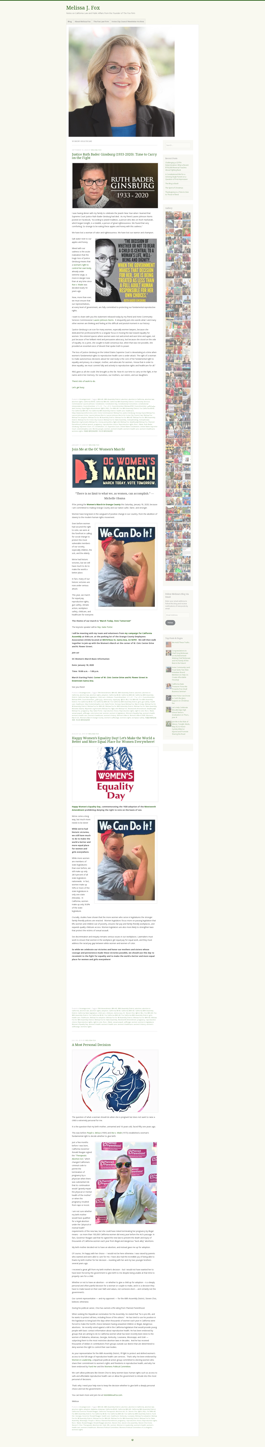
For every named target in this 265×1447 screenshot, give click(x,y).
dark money (76, 408)
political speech (87, 424)
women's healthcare (147, 429)
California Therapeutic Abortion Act (112, 1411)
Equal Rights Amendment (91, 408)
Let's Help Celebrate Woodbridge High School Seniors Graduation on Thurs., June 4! (180, 712)
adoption (105, 695)
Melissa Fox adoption (79, 417)
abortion (124, 399)
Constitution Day (111, 404)
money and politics (105, 422)
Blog (70, 21)
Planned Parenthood (109, 1420)
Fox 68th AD (114, 408)
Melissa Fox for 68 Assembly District (101, 417)
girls (139, 702)
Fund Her (92, 1366)
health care (120, 411)
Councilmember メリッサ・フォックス (97, 406)
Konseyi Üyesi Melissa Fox (145, 413)
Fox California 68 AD (147, 408)
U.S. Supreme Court (112, 426)
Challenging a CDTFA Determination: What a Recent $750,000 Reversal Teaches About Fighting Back (177, 166)
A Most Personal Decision (91, 1045)
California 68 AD (89, 402)
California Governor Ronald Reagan (85, 1411)
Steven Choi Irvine (145, 1423)
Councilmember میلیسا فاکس (144, 406)
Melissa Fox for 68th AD (123, 417)
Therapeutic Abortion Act (92, 1425)
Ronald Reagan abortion (102, 1423)
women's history (110, 715)
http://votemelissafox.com (94, 704)
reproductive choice (110, 424)
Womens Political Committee (117, 1366)
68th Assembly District (112, 399)
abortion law (149, 399)
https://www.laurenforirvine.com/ (84, 413)
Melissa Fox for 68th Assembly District (119, 706)
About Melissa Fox (83, 21)
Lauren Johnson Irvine (80, 415)
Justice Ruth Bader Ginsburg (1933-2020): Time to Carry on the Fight (114, 156)
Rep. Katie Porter (104, 627)
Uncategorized (84, 399)
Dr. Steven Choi (129, 1013)
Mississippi (84, 1420)
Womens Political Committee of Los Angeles (135, 1427)
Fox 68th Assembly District (129, 408)
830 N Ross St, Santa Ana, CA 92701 (119, 640)
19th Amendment (104, 693)
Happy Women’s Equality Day (86, 806)
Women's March (123, 715)
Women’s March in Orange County (104, 504)
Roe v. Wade (77, 284)
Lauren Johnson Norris (97, 415)
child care (101, 697)
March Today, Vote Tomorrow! (115, 621)
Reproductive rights (126, 424)
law (141, 415)
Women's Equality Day (134, 713)
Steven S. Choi (77, 1425)
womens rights (77, 431)
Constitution (100, 404)
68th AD (100, 399)
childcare (109, 697)
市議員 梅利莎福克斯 (91, 431)
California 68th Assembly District (122, 402)
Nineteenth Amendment (137, 709)
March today (139, 704)
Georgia (78, 1416)
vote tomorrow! (96, 713)
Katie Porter (109, 704)
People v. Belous (94, 1420)
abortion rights (77, 402)
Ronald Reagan (87, 1423)
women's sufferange (111, 718)
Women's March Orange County (92, 718)
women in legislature (117, 713)
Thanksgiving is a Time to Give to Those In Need (177, 193)
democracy (108, 699)
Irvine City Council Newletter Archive (128, 21)
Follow (170, 622)
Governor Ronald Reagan (91, 1416)
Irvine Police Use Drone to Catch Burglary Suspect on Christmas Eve (181, 699)
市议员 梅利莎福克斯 (106, 431)
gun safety (145, 702)
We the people (98, 429)
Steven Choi (116, 1423)
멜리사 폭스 (105, 408)
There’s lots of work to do (83, 381)
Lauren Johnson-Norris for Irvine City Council (123, 415)
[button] (169, 215)
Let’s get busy (78, 387)
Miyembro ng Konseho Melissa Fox (85, 422)
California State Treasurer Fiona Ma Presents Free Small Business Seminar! (179, 688)
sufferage (86, 713)
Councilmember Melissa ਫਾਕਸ (123, 406)
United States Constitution (129, 426)
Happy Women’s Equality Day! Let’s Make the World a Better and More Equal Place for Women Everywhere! (113, 739)
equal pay (116, 699)
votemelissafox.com (84, 429)
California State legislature (87, 697)
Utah (104, 1425)
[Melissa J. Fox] (132, 82)
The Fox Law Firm (101, 21)
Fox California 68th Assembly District (102, 411)
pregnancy (98, 424)
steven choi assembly (130, 1423)
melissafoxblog (132, 420)
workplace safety (138, 718)
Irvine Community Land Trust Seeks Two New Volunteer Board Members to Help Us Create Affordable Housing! (181, 673)
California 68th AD (102, 402)
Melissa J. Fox (83, 8)
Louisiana (131, 1416)
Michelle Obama (78, 709)
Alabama (94, 1409)
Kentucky (123, 1416)
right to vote (139, 711)
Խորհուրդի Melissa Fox (139, 422)
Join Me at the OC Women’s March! (98, 449)
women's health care (131, 429)
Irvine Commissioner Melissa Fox (110, 413)
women (107, 429)
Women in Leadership (81, 1360)
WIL (108, 1425)
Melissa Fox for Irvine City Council (90, 420)
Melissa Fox (96, 150)
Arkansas (101, 1409)
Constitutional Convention (127, 404)
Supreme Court (85, 426)
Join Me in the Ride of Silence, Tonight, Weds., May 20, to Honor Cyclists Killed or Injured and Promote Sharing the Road (181, 727)
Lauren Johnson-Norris (103, 320)
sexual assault (77, 713)
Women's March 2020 (137, 715)
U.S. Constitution (98, 426)
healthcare (130, 411)
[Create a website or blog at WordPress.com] (132, 1440)
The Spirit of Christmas (174, 188)
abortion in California (136, 399)
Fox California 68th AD (80, 411)
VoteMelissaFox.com (113, 1395)
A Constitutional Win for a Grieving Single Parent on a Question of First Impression (176, 176)
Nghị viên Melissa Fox (121, 422)
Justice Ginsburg (129, 413)
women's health (117, 429)
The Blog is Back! (171, 183)
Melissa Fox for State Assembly (115, 420)
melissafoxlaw (144, 420)
